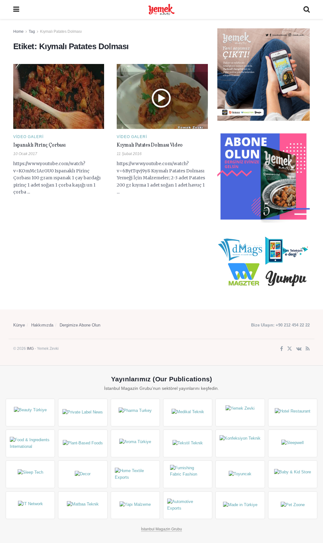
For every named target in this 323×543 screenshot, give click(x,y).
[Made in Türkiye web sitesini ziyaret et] (240, 505)
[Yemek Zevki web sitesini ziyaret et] (240, 412)
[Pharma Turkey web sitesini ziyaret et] (135, 412)
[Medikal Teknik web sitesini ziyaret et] (187, 412)
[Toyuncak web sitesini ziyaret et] (240, 474)
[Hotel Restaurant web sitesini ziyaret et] (292, 412)
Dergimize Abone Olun (80, 325)
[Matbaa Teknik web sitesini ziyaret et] (82, 505)
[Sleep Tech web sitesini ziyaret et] (30, 474)
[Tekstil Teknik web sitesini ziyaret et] (187, 443)
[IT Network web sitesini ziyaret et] (30, 505)
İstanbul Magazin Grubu (161, 529)
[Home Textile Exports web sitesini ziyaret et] (135, 474)
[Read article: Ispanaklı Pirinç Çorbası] (58, 96)
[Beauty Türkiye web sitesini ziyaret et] (30, 412)
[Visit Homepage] (161, 9)
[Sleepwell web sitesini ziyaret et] (292, 443)
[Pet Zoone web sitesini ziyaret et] (292, 505)
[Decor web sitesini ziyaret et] (82, 474)
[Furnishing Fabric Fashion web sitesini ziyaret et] (187, 474)
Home (18, 31)
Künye (19, 325)
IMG (30, 348)
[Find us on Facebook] (281, 349)
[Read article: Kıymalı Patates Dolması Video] (162, 96)
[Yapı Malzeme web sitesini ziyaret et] (135, 505)
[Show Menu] (16, 9)
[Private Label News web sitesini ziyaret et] (82, 412)
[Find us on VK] (299, 349)
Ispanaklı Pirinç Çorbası (39, 145)
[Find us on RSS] (308, 349)
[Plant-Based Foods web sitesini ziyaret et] (82, 443)
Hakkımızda (42, 325)
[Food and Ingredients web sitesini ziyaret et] (30, 443)
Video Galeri (28, 137)
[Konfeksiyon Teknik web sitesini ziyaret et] (240, 443)
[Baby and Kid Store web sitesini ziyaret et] (292, 474)
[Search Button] (306, 9)
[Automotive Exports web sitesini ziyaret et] (187, 505)
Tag (32, 31)
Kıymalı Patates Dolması (61, 31)
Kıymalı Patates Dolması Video (150, 145)
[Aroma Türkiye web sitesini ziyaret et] (135, 443)
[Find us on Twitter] (289, 349)
